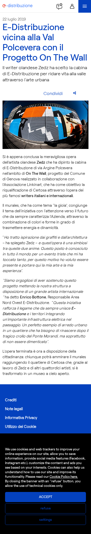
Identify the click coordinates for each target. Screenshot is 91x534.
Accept (45, 497)
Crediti (10, 400)
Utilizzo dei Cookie (20, 426)
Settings (45, 520)
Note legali (14, 409)
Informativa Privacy (21, 417)
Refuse (45, 508)
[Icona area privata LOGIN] (72, 6)
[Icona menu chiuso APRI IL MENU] (84, 6)
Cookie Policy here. (64, 477)
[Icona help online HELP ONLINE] (59, 6)
